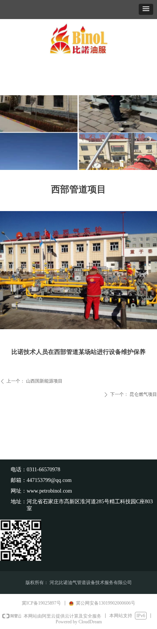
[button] (146, 9)
